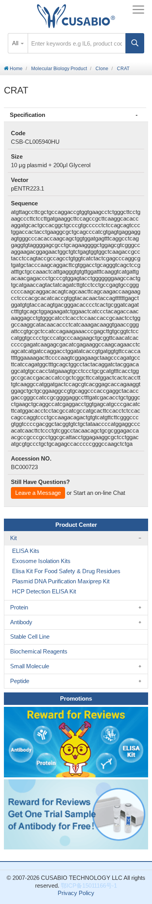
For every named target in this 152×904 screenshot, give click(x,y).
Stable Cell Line (29, 636)
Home (16, 68)
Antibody (21, 622)
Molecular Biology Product (59, 68)
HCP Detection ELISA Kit (44, 591)
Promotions (76, 698)
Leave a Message (38, 492)
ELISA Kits (25, 550)
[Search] (134, 43)
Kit (13, 538)
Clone (101, 68)
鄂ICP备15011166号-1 (89, 885)
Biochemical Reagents (38, 651)
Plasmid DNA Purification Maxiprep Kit (61, 581)
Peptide (19, 681)
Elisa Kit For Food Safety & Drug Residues (66, 571)
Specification (27, 114)
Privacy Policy (76, 893)
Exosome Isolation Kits (41, 561)
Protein (19, 607)
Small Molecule (29, 666)
